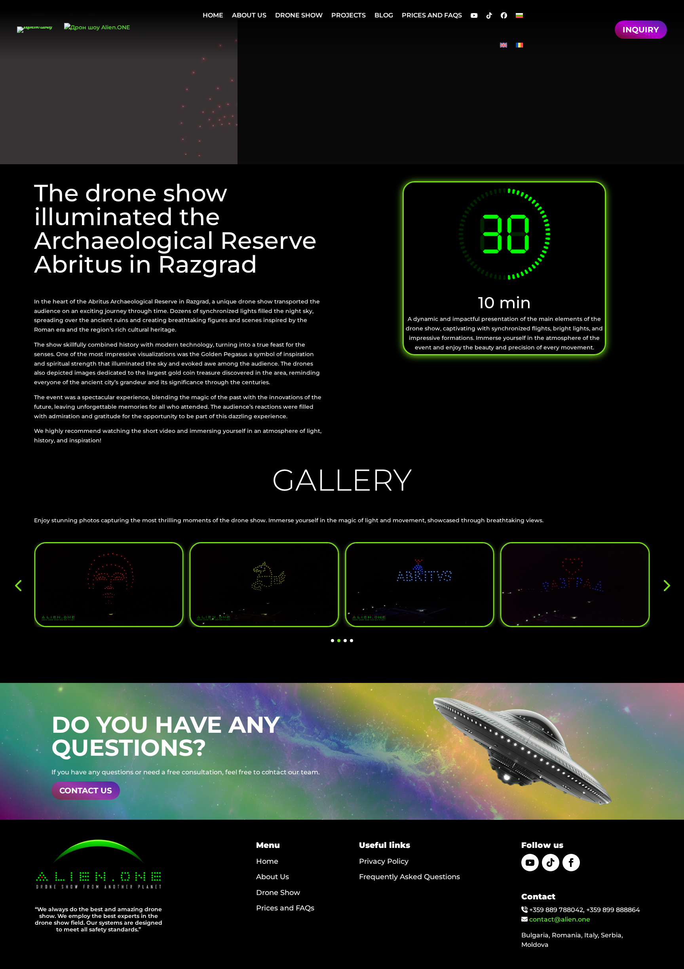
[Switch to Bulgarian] (519, 15)
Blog (383, 15)
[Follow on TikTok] (550, 862)
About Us (249, 15)
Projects (348, 15)
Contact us (85, 790)
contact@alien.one (559, 919)
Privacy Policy (383, 861)
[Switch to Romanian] (519, 44)
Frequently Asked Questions (409, 876)
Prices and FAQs (432, 15)
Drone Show (278, 892)
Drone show (299, 15)
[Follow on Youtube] (530, 862)
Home (213, 15)
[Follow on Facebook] (571, 862)
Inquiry (641, 29)
